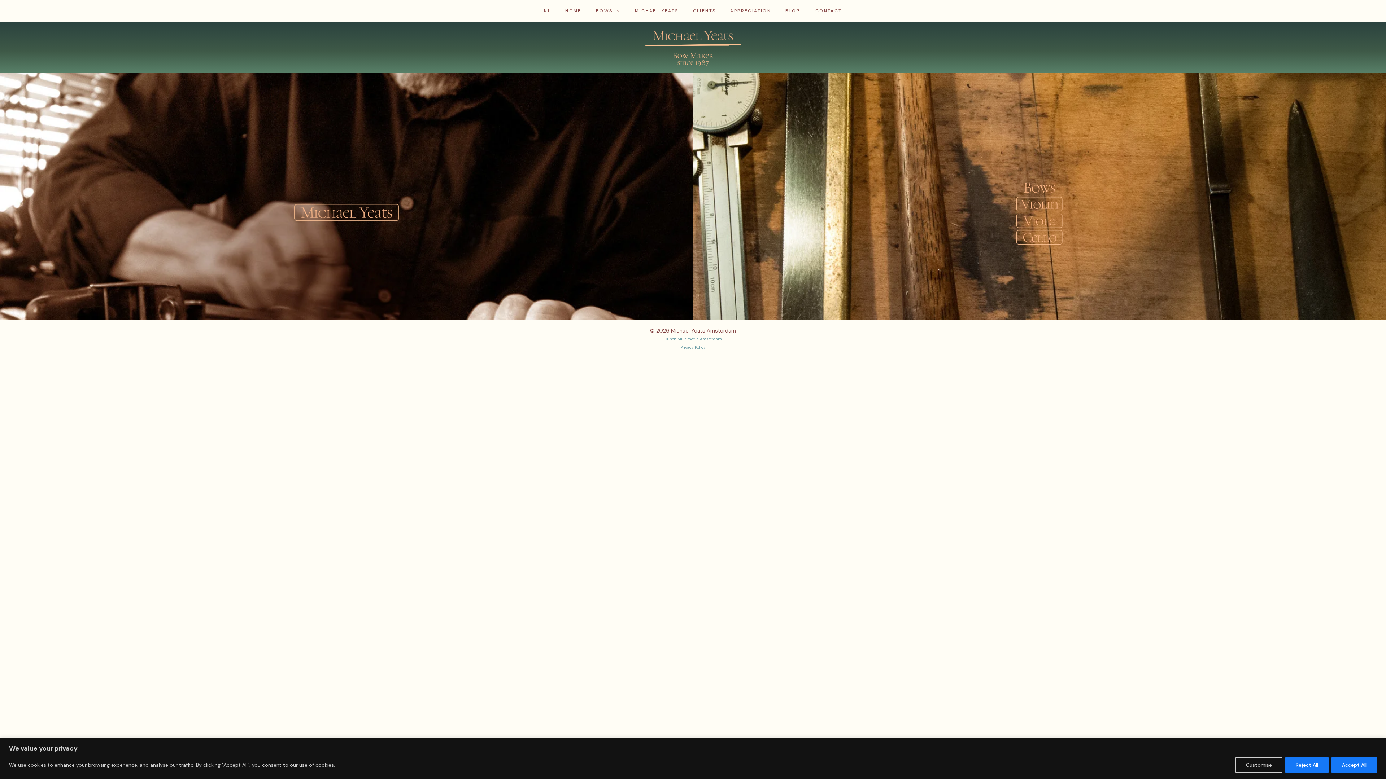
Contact (828, 11)
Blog (793, 11)
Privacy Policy (693, 347)
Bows (604, 11)
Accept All (1354, 765)
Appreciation (750, 11)
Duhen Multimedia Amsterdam (693, 339)
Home (573, 11)
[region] (693, 758)
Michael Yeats (656, 11)
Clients (704, 11)
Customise (1259, 765)
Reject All (1307, 765)
